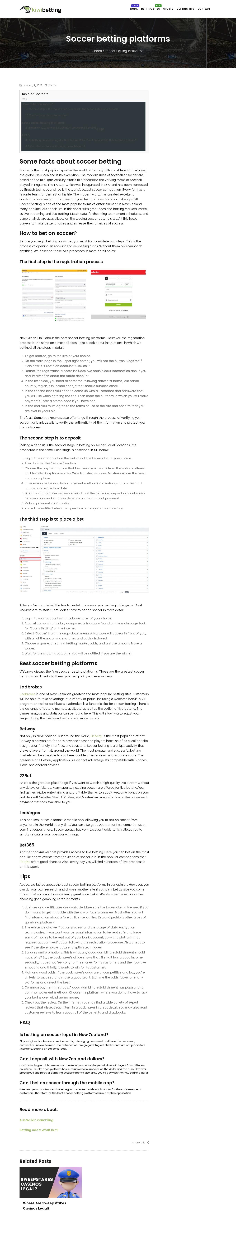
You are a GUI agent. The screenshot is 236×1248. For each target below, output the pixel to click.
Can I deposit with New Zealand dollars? (111, 140)
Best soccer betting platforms (44, 123)
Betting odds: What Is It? (39, 1130)
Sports (168, 9)
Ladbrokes (35, 127)
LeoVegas (77, 127)
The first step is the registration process (53, 109)
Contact (203, 9)
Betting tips (185, 9)
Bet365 (92, 127)
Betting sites (150, 9)
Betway (51, 127)
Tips (101, 129)
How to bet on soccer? (38, 104)
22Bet (63, 127)
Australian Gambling (36, 1120)
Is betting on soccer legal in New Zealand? (55, 140)
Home (134, 9)
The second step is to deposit (100, 109)
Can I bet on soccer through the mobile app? (57, 146)
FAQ (27, 135)
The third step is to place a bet (48, 115)
